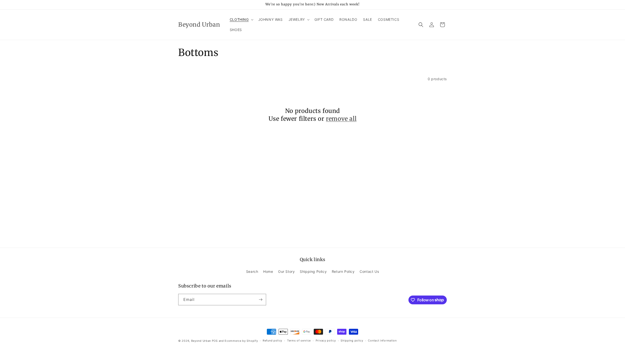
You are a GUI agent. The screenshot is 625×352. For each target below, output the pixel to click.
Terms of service (299, 340)
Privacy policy (326, 340)
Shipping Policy (313, 271)
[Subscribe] (260, 299)
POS (215, 340)
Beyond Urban (201, 340)
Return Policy (343, 271)
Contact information (382, 340)
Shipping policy (352, 340)
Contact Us (369, 271)
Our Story (286, 271)
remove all (341, 118)
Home (268, 271)
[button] (241, 19)
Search (252, 271)
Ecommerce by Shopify (241, 340)
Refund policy (272, 340)
